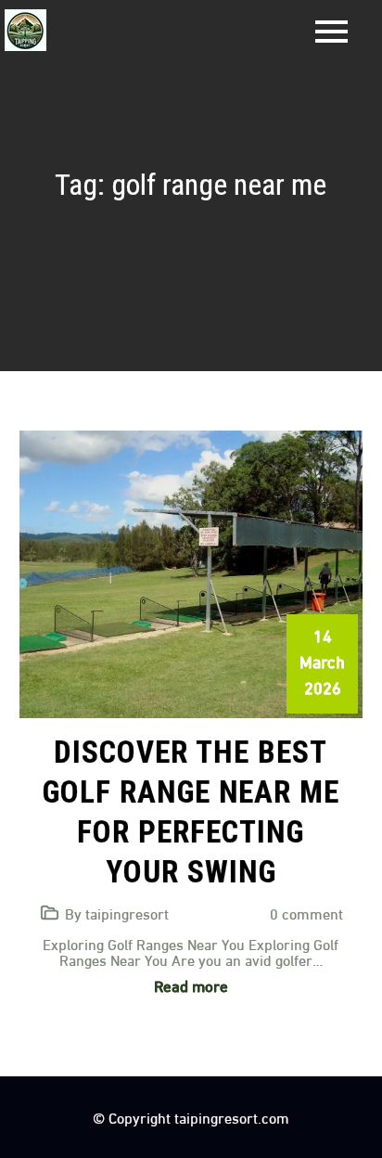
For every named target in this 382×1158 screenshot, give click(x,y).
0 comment (306, 912)
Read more (191, 985)
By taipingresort (117, 912)
